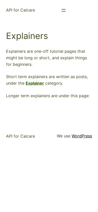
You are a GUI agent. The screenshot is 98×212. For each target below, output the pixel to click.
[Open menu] (64, 10)
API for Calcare (20, 10)
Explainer (35, 83)
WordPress (82, 135)
